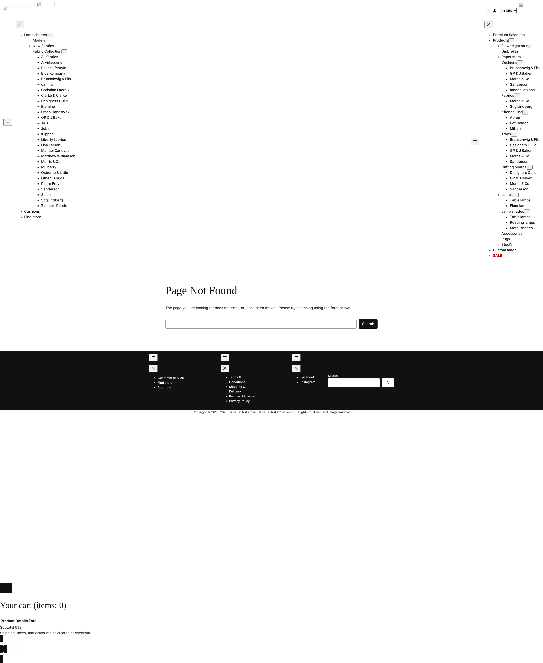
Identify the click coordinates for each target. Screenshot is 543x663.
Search (368, 324)
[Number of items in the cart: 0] (488, 11)
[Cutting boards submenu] (530, 167)
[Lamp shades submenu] (50, 35)
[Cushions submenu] (520, 62)
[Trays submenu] (514, 134)
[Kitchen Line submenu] (525, 112)
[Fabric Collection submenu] (64, 51)
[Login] (494, 10)
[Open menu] (7, 122)
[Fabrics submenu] (517, 96)
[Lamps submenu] (516, 195)
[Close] (6, 588)
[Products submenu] (511, 40)
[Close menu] (20, 24)
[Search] (388, 382)
